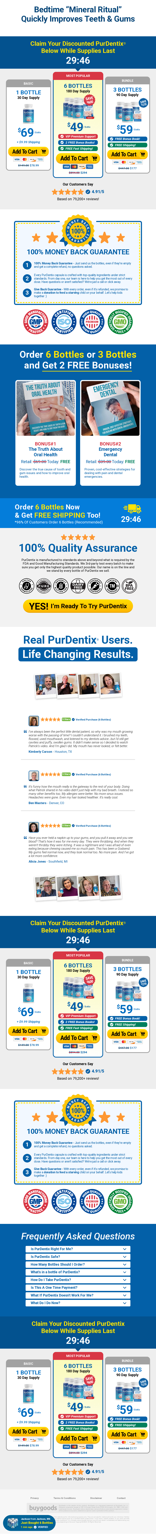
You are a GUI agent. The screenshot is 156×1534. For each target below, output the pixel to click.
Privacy (34, 1498)
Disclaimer (96, 1498)
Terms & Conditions (64, 1498)
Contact (121, 1498)
